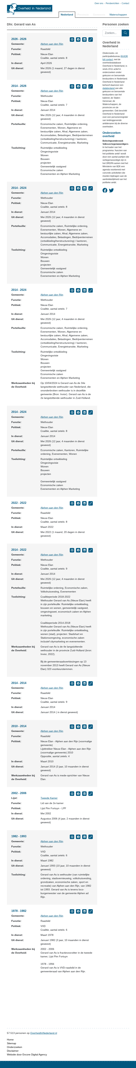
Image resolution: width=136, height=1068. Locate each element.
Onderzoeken (14, 1047)
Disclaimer (13, 1050)
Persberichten (112, 3)
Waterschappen (118, 14)
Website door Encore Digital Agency (27, 1054)
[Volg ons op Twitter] (111, 190)
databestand (109, 88)
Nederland (67, 14)
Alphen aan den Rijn (52, 43)
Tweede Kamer (49, 798)
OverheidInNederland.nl (43, 1033)
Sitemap (11, 1043)
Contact (125, 3)
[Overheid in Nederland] (30, 9)
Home (10, 1039)
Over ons (99, 3)
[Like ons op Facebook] (105, 190)
